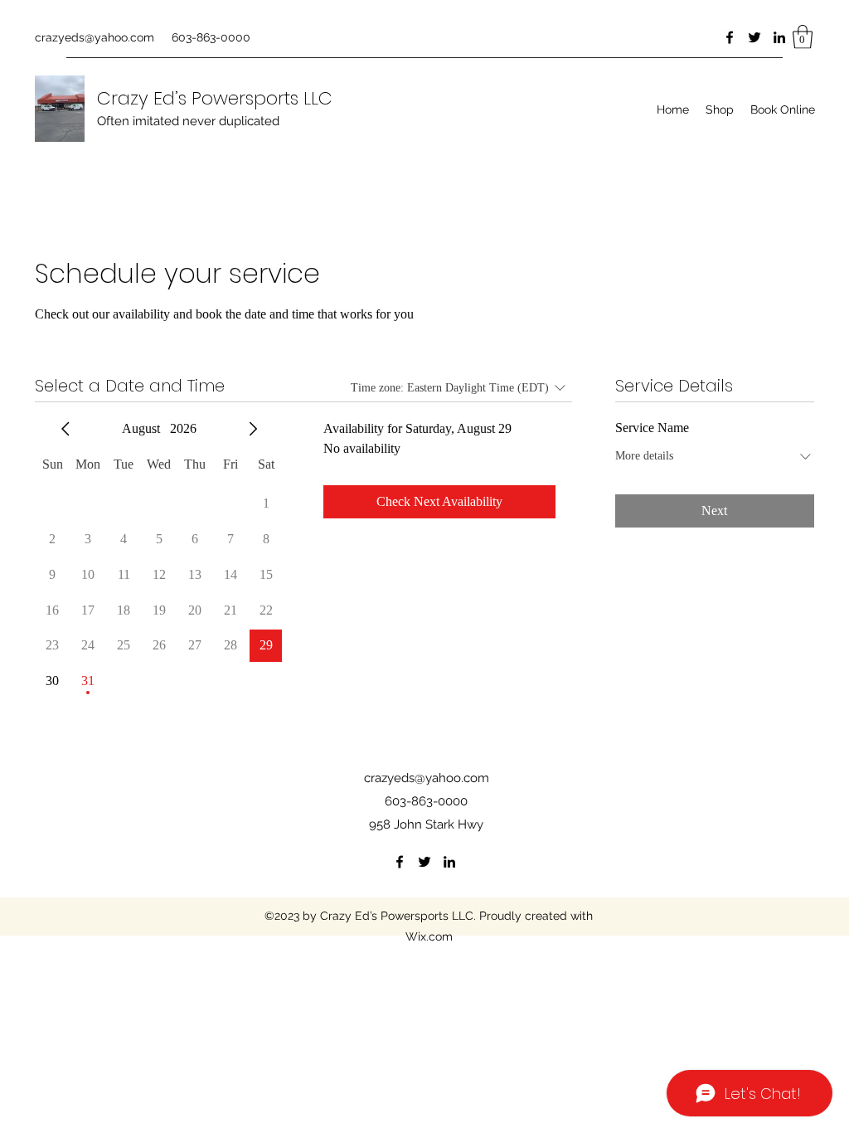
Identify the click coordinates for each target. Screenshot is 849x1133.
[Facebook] (729, 37)
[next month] (253, 429)
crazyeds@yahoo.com (94, 37)
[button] (803, 37)
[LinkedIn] (779, 37)
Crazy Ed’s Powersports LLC (214, 98)
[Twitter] (754, 37)
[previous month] (65, 429)
